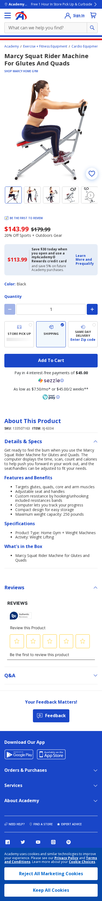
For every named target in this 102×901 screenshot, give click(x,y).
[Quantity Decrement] (9, 309)
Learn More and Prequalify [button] (85, 259)
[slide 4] (70, 195)
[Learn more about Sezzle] (51, 380)
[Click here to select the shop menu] (7, 15)
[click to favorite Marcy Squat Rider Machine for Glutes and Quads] (92, 173)
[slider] (51, 131)
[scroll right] (90, 195)
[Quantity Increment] (92, 309)
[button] (85, 260)
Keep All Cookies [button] (51, 890)
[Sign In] (67, 15)
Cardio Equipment (86, 46)
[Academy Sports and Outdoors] (21, 15)
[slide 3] (51, 195)
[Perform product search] (92, 27)
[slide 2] (32, 195)
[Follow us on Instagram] (53, 842)
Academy (11, 46)
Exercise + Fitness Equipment (45, 46)
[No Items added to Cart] (93, 15)
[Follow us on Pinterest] (68, 842)
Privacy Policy (66, 858)
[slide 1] (13, 195)
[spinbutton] (51, 309)
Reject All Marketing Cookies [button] (51, 874)
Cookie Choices (82, 862)
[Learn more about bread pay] (51, 397)
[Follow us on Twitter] (23, 842)
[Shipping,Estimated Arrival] (51, 334)
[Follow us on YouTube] (38, 842)
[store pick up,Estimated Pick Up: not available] (19, 334)
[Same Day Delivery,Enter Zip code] (82, 334)
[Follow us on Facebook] (7, 842)
